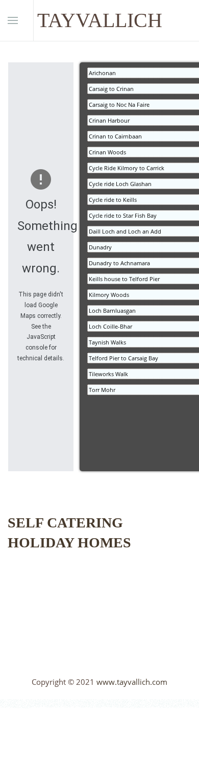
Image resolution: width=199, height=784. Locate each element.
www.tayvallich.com (131, 682)
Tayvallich (99, 20)
